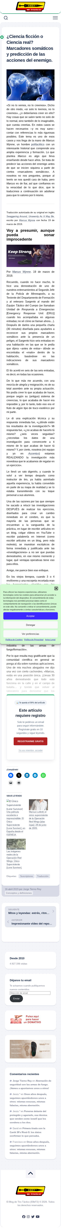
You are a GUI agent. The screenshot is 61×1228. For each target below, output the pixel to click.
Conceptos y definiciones (19, 893)
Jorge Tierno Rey (32, 889)
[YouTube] (37, 1216)
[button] (56, 588)
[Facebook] (23, 1216)
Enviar (16, 998)
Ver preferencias (30, 633)
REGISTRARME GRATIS (30, 741)
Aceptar (30, 615)
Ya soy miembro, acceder (31, 750)
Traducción (42, 876)
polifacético (37, 144)
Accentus (33, 453)
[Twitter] (32, 1216)
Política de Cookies (14, 640)
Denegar (30, 624)
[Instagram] (28, 1216)
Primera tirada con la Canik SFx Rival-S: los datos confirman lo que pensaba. (27, 1132)
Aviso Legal (50, 640)
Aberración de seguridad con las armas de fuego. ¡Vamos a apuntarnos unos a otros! (30, 1084)
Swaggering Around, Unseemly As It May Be (30, 216)
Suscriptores (26, 876)
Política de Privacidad (33, 640)
